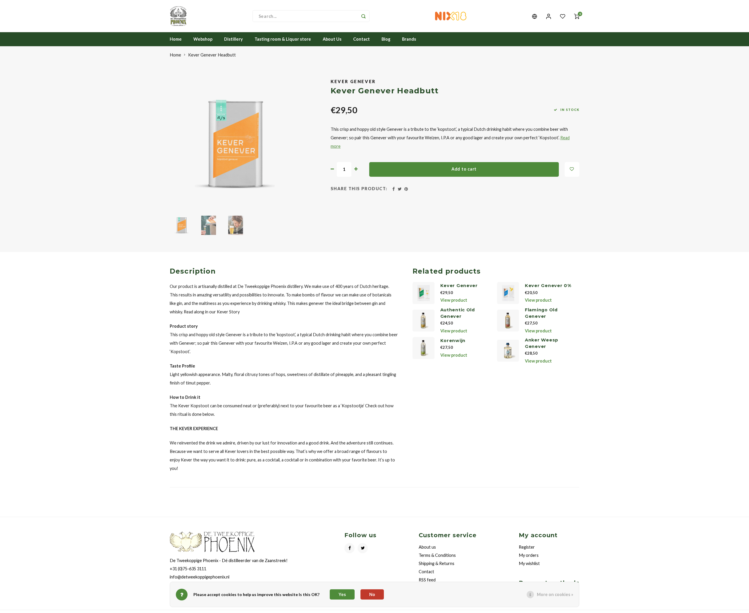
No (372, 594)
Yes (342, 594)
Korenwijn (453, 340)
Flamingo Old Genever (541, 313)
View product (453, 300)
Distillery (233, 39)
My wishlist (529, 563)
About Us (332, 39)
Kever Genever (353, 81)
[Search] (364, 16)
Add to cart (464, 168)
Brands (409, 39)
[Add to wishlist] (572, 169)
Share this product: (359, 188)
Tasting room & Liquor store (283, 39)
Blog (386, 39)
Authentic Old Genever (457, 313)
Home (176, 39)
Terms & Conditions (437, 555)
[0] (576, 16)
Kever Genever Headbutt (212, 54)
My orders (529, 555)
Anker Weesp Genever (541, 343)
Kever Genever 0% (548, 285)
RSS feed (427, 579)
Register (527, 547)
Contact (361, 39)
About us (427, 547)
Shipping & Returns (436, 563)
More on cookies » (555, 594)
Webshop (202, 39)
